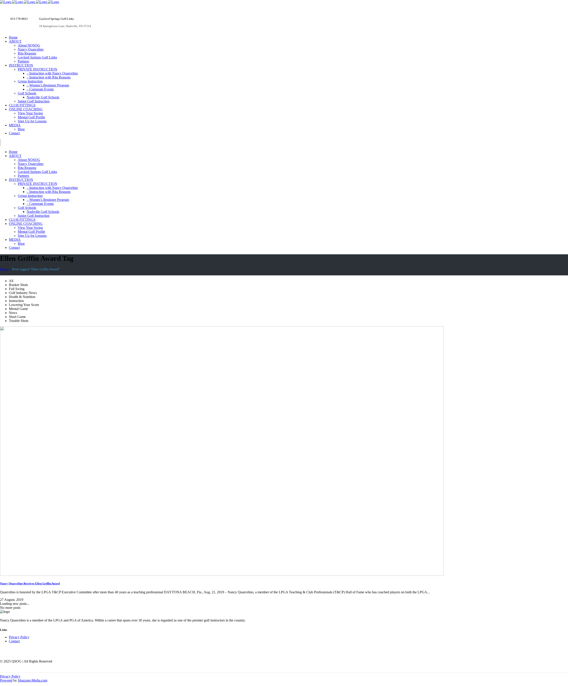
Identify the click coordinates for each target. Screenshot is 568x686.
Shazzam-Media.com (32, 680)
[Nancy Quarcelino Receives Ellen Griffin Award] (222, 574)
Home (4, 269)
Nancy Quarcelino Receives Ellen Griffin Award (30, 583)
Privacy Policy (19, 637)
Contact (14, 641)
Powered (6, 680)
